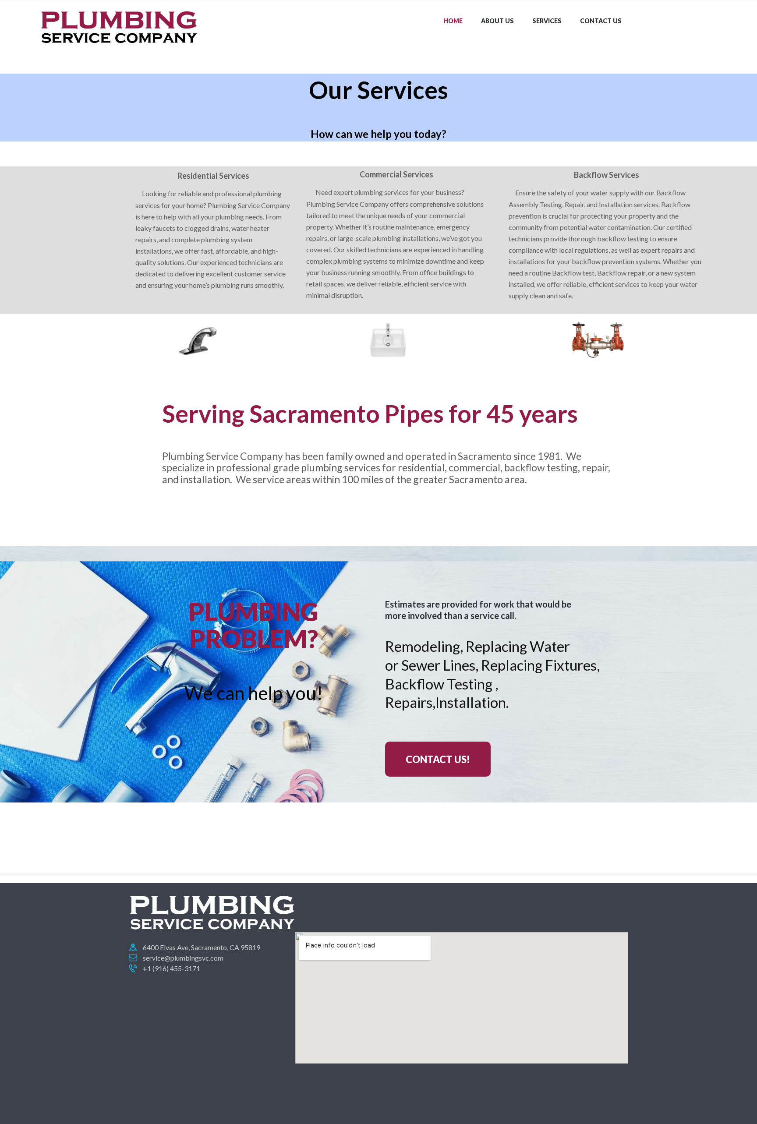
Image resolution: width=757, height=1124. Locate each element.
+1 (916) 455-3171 (171, 968)
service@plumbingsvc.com (183, 958)
